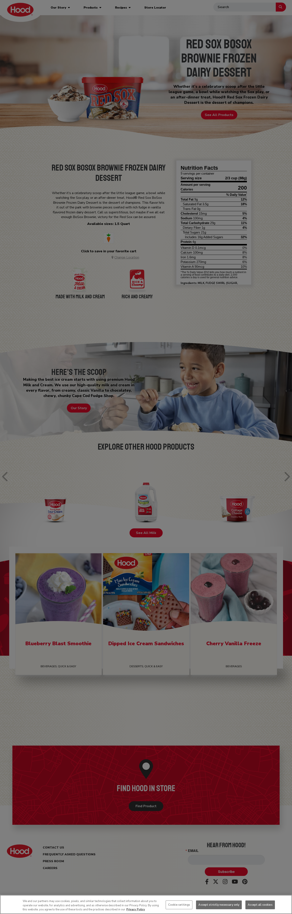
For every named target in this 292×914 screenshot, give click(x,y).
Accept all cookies (260, 905)
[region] (146, 904)
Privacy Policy (135, 909)
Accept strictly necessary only (218, 905)
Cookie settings (179, 905)
